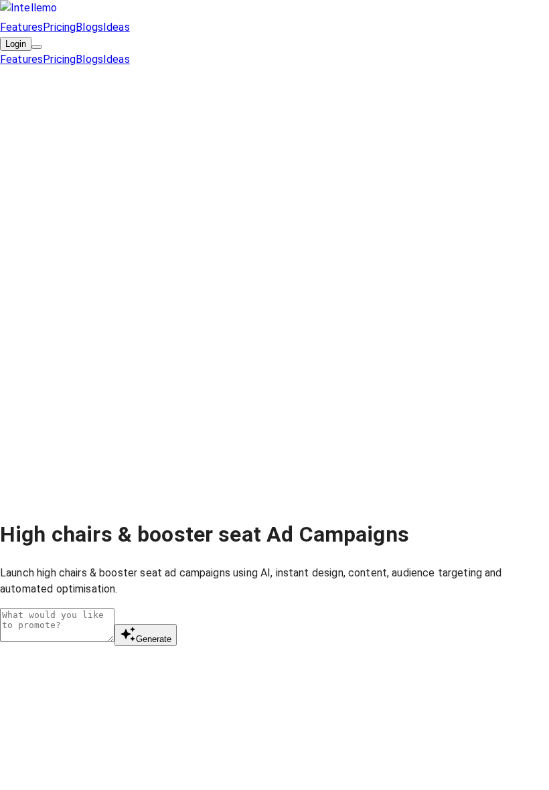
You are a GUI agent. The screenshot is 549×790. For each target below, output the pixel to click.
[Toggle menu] (36, 47)
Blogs (89, 27)
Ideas (116, 27)
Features (21, 27)
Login (15, 44)
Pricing (59, 27)
